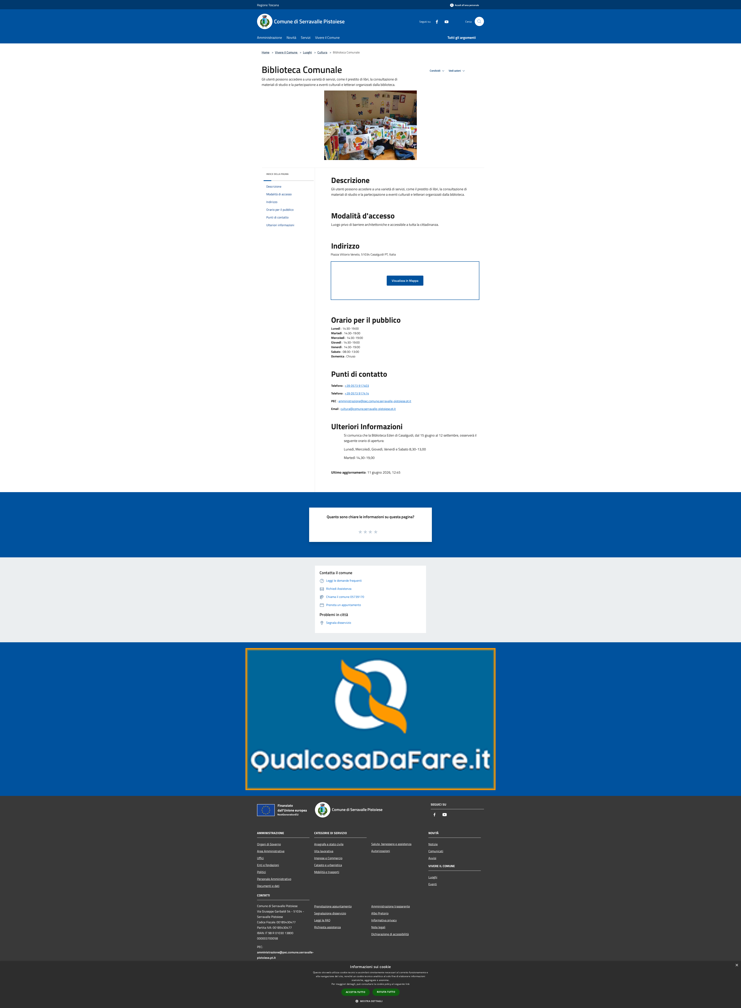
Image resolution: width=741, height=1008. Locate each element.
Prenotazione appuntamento (333, 906)
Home (265, 52)
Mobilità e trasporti (326, 872)
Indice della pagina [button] (277, 174)
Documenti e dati (268, 886)
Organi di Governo (269, 844)
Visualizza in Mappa (405, 280)
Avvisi (432, 858)
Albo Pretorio (379, 913)
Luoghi (307, 52)
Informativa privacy (384, 920)
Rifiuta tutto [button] (386, 992)
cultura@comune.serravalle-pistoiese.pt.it (368, 408)
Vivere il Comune (286, 52)
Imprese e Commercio (328, 858)
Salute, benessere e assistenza (391, 844)
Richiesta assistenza (327, 927)
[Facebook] (435, 21)
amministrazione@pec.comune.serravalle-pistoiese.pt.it (374, 401)
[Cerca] (479, 21)
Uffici (260, 858)
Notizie (433, 844)
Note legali (378, 927)
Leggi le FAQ (322, 920)
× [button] (736, 965)
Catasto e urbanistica (328, 865)
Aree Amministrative (270, 851)
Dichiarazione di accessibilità (390, 934)
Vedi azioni (455, 71)
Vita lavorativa (323, 851)
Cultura (322, 52)
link (407, 984)
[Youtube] (445, 21)
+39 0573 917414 (357, 393)
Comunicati (435, 851)
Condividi (435, 71)
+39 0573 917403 (357, 385)
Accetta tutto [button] (355, 992)
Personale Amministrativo (274, 879)
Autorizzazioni (380, 851)
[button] (370, 1001)
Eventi (432, 884)
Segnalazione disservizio (330, 913)
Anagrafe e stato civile (328, 844)
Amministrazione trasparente (390, 906)
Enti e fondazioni (268, 865)
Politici (261, 872)
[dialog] (370, 984)
